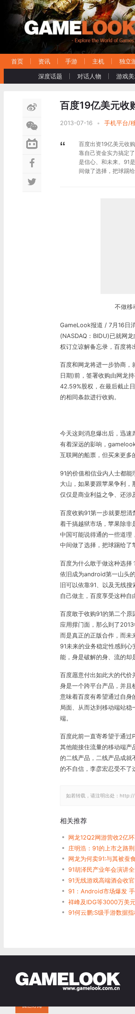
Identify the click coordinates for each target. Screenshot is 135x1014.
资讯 (44, 61)
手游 (71, 61)
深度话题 (50, 76)
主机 (98, 61)
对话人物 (89, 76)
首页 (17, 61)
